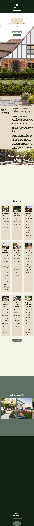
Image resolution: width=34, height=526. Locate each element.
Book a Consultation (17, 32)
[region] (17, 408)
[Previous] (2, 408)
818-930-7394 (17, 520)
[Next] (31, 408)
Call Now (17, 34)
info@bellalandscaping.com (18, 518)
